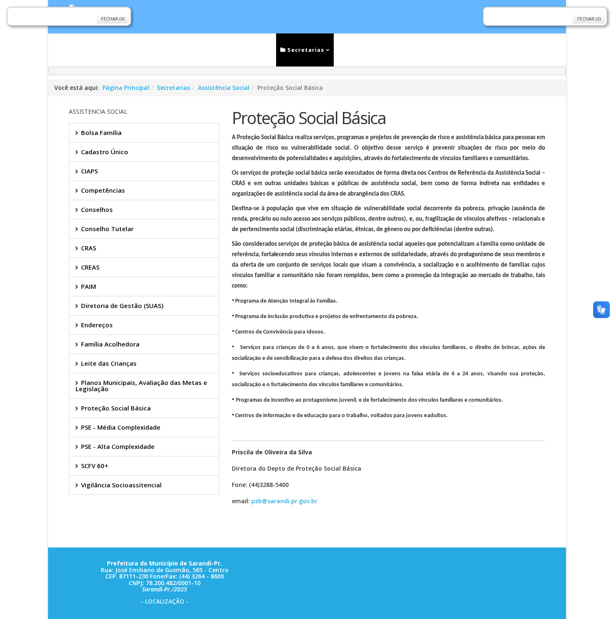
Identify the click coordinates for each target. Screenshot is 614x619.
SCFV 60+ (94, 465)
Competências (103, 190)
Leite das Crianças (109, 363)
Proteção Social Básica (116, 408)
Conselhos (97, 209)
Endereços (97, 325)
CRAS (88, 248)
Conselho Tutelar (107, 228)
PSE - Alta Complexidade (118, 446)
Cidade (355, 49)
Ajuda (515, 49)
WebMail (449, 49)
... (482, 49)
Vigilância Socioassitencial (121, 485)
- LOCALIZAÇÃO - (164, 601)
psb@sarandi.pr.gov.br (284, 501)
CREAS (90, 267)
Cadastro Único (104, 152)
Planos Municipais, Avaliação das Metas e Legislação (141, 385)
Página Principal (125, 88)
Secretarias (305, 49)
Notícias (210, 49)
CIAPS (89, 171)
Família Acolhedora (110, 344)
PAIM (88, 286)
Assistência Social (223, 88)
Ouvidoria (404, 49)
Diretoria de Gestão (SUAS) (122, 305)
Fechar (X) (112, 18)
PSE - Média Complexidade (120, 427)
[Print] (235, 537)
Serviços (252, 49)
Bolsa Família (101, 132)
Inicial (170, 49)
